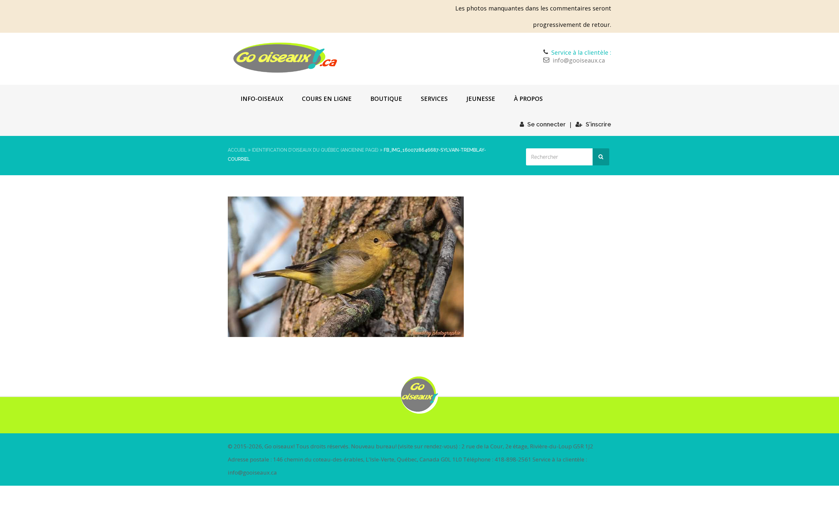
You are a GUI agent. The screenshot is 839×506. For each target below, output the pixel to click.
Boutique (386, 99)
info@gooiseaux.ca (579, 60)
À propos (528, 99)
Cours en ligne (327, 99)
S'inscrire (598, 124)
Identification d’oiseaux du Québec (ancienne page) (315, 150)
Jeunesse (480, 99)
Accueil (237, 150)
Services (434, 99)
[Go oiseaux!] (285, 57)
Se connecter (546, 124)
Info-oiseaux (262, 99)
